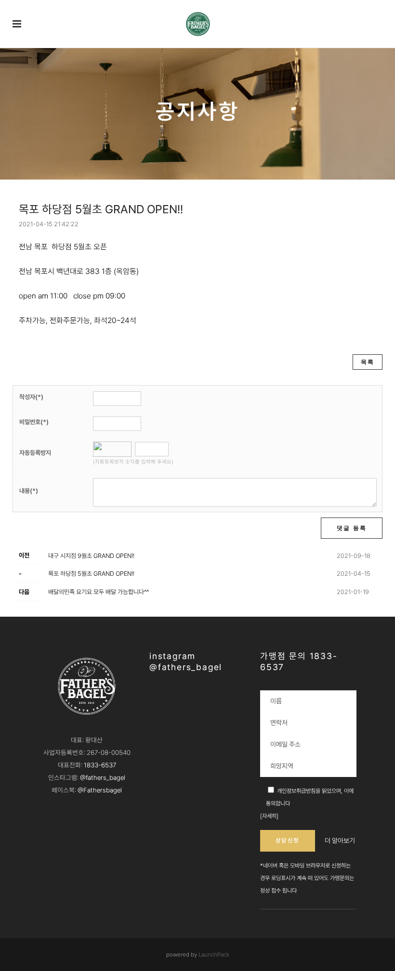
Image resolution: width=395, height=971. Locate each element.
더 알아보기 (340, 840)
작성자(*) (31, 397)
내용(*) (28, 490)
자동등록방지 (35, 452)
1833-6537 (100, 765)
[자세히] (269, 816)
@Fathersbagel (100, 790)
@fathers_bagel (102, 777)
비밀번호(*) (34, 422)
